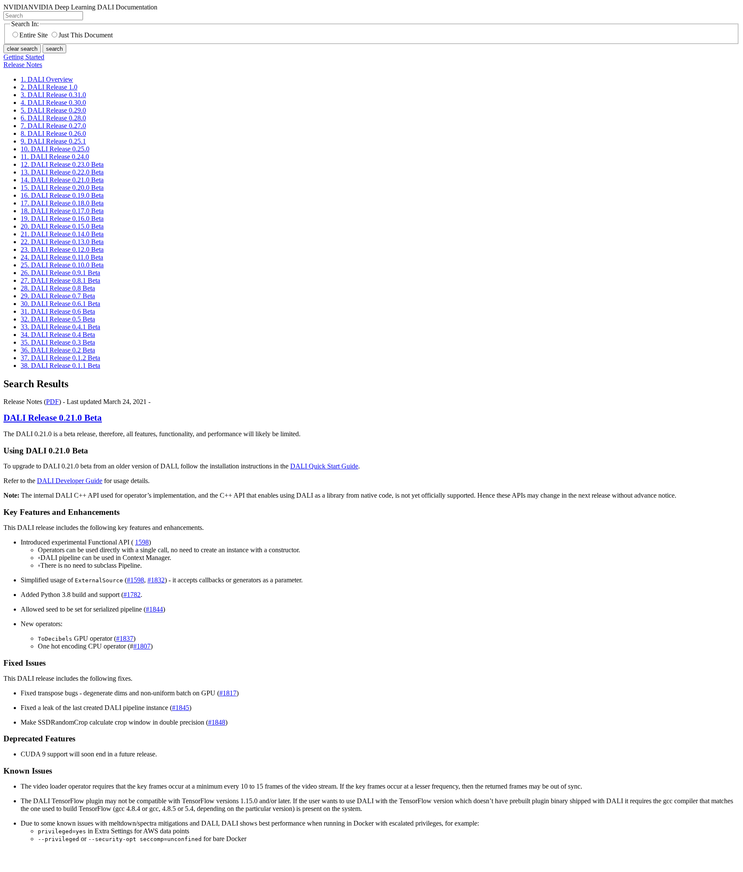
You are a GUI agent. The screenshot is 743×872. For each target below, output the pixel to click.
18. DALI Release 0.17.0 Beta (62, 210)
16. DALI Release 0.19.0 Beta (62, 195)
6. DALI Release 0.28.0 (53, 118)
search (54, 49)
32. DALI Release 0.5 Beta (58, 319)
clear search (22, 49)
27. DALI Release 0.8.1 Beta (60, 280)
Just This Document (85, 35)
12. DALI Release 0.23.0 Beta (62, 164)
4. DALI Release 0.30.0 (53, 102)
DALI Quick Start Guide (324, 466)
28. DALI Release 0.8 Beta (58, 288)
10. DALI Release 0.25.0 (55, 149)
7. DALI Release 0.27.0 (53, 125)
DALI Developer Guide (69, 480)
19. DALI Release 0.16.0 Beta (62, 218)
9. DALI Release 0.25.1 (53, 141)
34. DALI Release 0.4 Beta (58, 334)
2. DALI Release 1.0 (49, 87)
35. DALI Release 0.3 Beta (58, 342)
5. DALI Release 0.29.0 (53, 110)
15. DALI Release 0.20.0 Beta (62, 187)
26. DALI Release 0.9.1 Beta (60, 272)
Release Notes (22, 64)
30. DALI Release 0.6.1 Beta (60, 303)
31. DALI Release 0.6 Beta (58, 311)
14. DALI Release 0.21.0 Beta (62, 180)
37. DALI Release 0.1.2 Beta (60, 357)
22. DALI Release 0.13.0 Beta (62, 241)
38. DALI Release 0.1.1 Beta (60, 365)
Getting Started (23, 57)
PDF (52, 401)
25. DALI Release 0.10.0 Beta (62, 265)
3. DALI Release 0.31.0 (53, 94)
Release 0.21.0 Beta (52, 418)
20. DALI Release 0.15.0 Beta (62, 226)
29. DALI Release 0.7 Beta (58, 296)
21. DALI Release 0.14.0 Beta (62, 234)
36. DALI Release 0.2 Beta (58, 350)
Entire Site (33, 35)
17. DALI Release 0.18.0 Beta (62, 203)
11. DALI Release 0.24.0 (55, 156)
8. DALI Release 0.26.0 (53, 133)
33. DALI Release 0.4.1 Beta (60, 326)
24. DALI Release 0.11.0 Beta (62, 257)
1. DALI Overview (47, 79)
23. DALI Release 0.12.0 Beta (62, 249)
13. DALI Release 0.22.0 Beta (62, 172)
